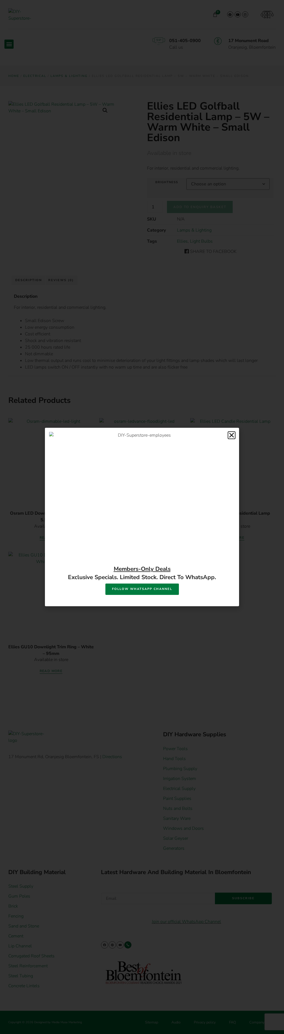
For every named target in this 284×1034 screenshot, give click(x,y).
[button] (231, 435)
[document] (142, 517)
